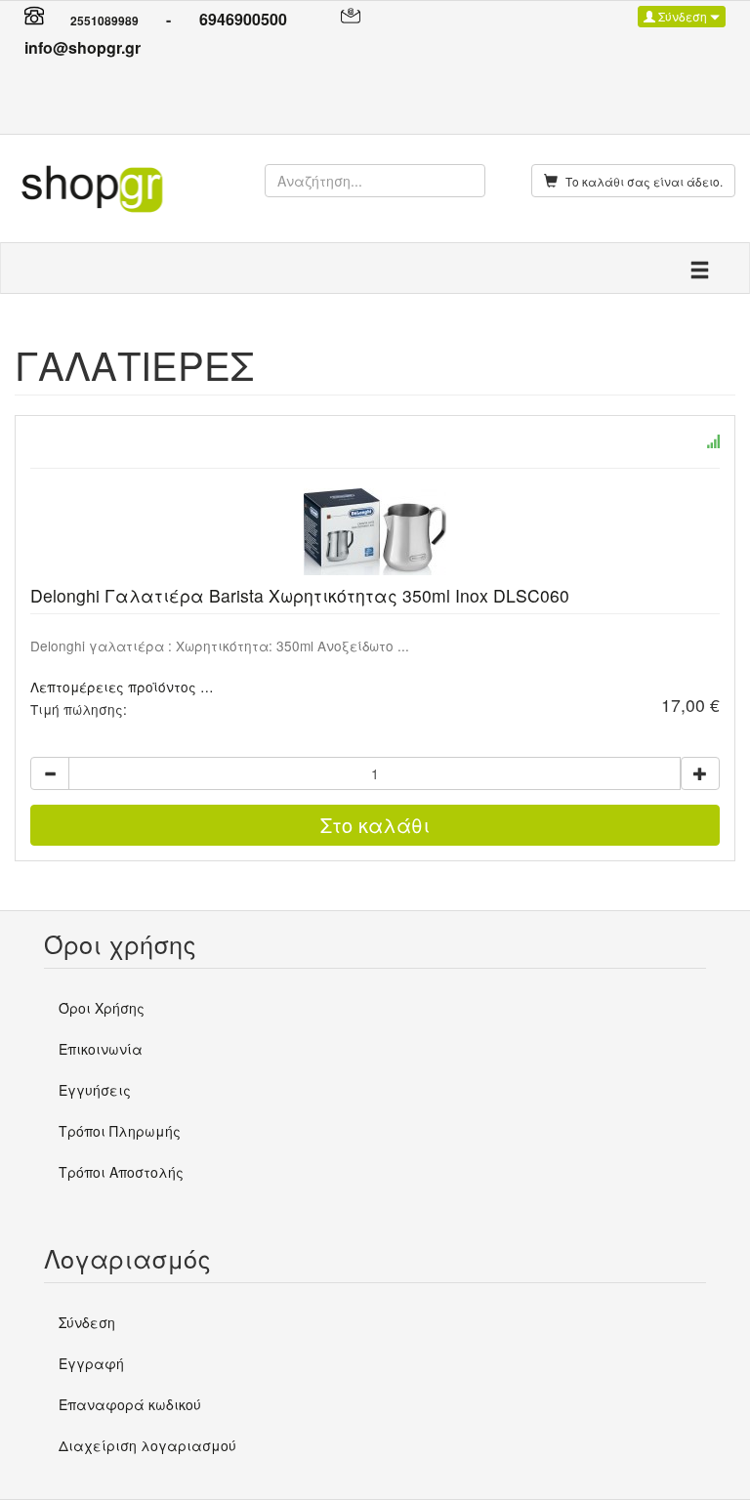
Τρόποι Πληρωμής (120, 1131)
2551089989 (104, 20)
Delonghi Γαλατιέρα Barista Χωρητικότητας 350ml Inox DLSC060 (299, 595)
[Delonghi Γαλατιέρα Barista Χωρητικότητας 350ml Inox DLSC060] (375, 531)
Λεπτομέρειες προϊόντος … (122, 686)
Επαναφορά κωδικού (130, 1404)
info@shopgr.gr (82, 47)
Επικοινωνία (101, 1049)
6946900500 (243, 19)
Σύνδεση (682, 16)
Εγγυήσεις (95, 1090)
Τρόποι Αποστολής (121, 1172)
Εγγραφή (91, 1363)
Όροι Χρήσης (102, 1008)
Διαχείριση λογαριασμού (147, 1445)
